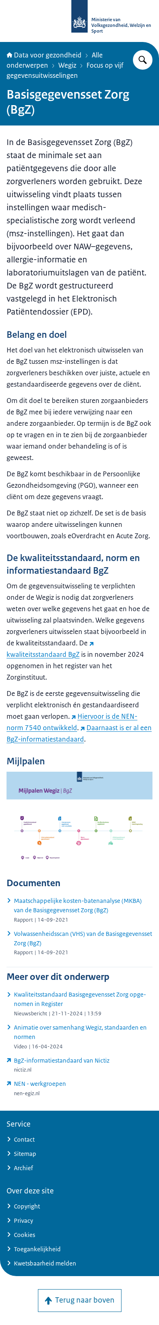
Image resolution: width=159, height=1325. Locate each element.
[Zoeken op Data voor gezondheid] (142, 60)
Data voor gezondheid (48, 55)
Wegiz (67, 65)
